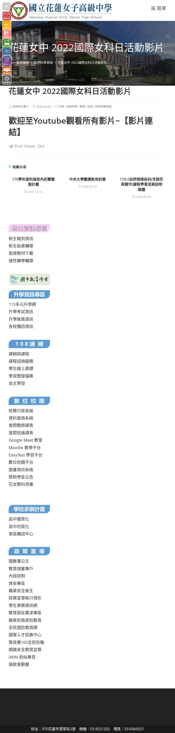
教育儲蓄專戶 (21, 568)
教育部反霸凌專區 (25, 612)
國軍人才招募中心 (25, 634)
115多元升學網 (22, 304)
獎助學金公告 (21, 477)
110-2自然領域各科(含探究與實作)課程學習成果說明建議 (141, 184)
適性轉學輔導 (21, 260)
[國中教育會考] (29, 279)
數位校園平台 (21, 462)
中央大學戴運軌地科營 (87, 179)
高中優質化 (19, 519)
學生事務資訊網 (23, 605)
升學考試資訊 (21, 311)
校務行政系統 (21, 410)
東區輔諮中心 (21, 534)
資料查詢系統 (21, 418)
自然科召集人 (21, 106)
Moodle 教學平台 (25, 447)
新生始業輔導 (21, 246)
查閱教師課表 (21, 425)
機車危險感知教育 (25, 620)
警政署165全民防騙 (26, 642)
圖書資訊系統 (21, 469)
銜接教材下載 (21, 253)
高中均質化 (19, 526)
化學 (61, 106)
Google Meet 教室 (25, 440)
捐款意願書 (19, 664)
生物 (90, 106)
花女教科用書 (21, 484)
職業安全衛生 (21, 590)
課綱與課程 (19, 354)
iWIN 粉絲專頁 (22, 657)
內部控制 (17, 576)
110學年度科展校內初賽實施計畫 (33, 182)
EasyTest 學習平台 (25, 455)
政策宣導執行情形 (25, 598)
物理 (82, 106)
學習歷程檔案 (21, 376)
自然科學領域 (103, 106)
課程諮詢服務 (21, 361)
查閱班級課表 (21, 433)
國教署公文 (19, 561)
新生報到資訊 (21, 238)
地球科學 (71, 106)
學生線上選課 (21, 368)
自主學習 (17, 383)
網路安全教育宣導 (25, 649)
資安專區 (17, 583)
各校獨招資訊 (21, 326)
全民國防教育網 (23, 627)
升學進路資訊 (21, 319)
